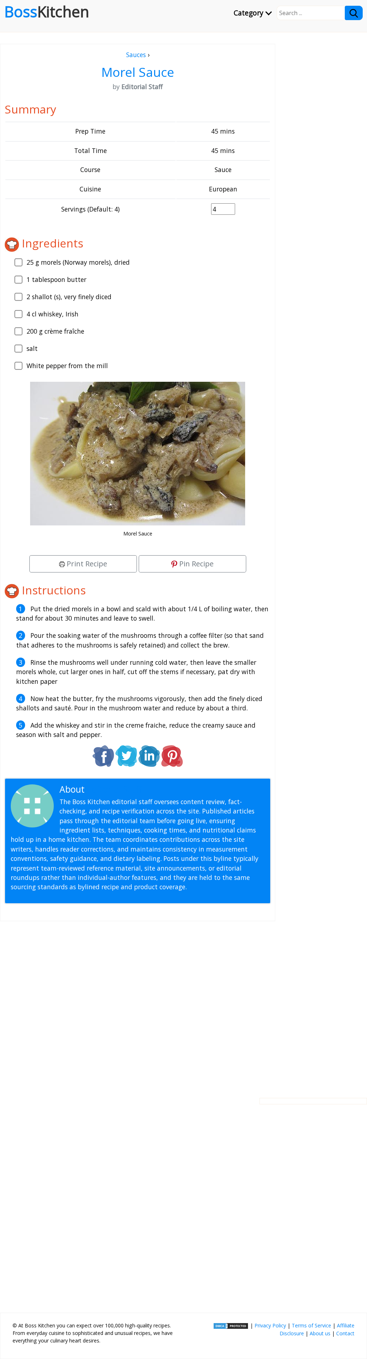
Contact (345, 1333)
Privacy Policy (270, 1325)
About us (320, 1333)
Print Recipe (86, 564)
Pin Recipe (195, 564)
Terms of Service (311, 1325)
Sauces (136, 54)
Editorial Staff (114, 789)
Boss (46, 11)
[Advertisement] (137, 1003)
